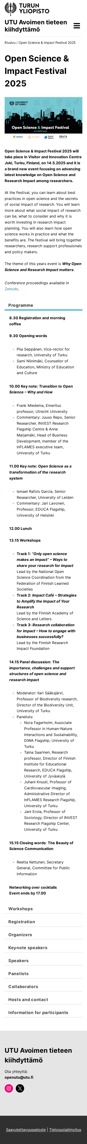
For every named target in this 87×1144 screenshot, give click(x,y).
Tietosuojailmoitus (65, 1129)
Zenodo (11, 289)
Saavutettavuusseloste (26, 1129)
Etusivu (10, 42)
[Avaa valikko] (76, 26)
